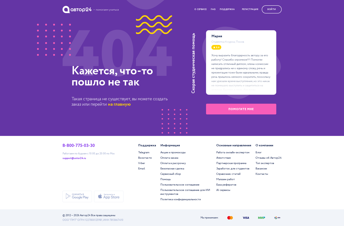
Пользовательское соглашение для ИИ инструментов (185, 192)
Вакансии (261, 169)
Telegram (143, 152)
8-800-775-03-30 (79, 145)
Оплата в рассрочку (173, 163)
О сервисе (200, 9)
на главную (119, 104)
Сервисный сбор (170, 174)
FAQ (213, 9)
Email (141, 169)
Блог (258, 152)
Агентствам (223, 158)
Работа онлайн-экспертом (232, 152)
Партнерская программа (231, 163)
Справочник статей (228, 174)
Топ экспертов (264, 163)
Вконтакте (145, 158)
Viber (141, 163)
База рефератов (226, 185)
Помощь (165, 179)
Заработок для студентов (232, 169)
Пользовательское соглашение (179, 185)
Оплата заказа (169, 158)
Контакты (261, 174)
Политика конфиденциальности (180, 199)
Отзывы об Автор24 (268, 158)
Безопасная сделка (172, 169)
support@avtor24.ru (74, 158)
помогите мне (241, 109)
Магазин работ (225, 179)
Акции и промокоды (173, 152)
